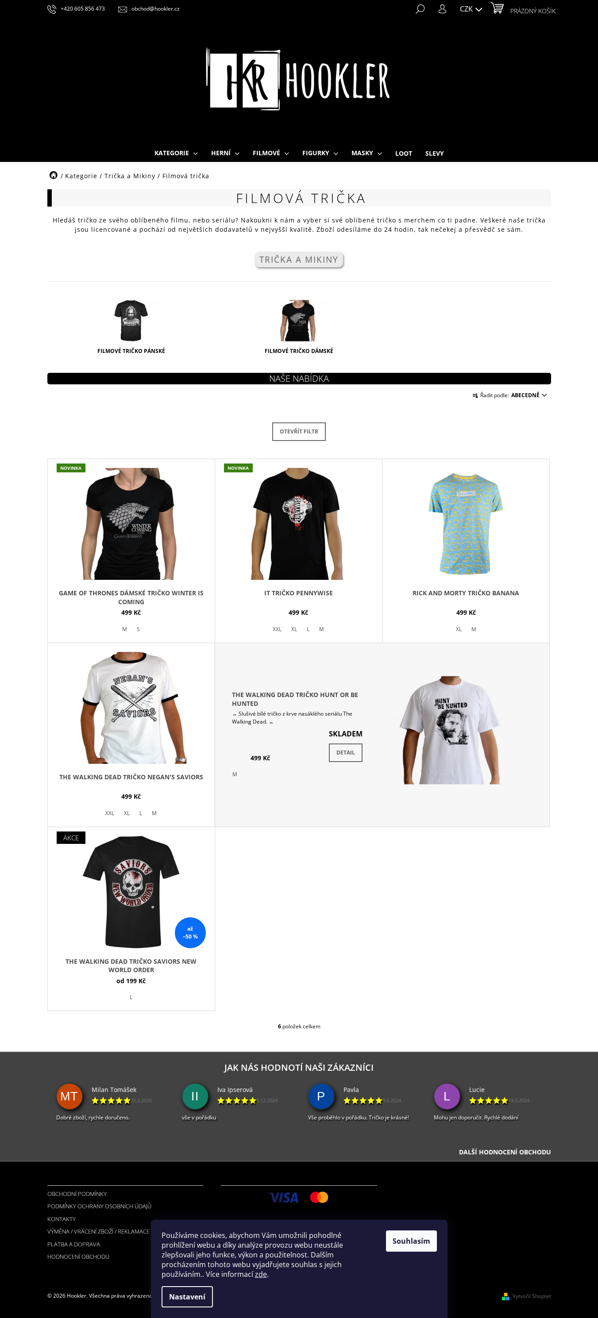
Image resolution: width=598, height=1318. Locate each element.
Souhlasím (411, 1241)
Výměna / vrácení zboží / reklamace (98, 1231)
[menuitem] (176, 153)
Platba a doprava (73, 1244)
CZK (467, 9)
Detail (345, 752)
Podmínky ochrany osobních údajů (99, 1206)
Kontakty (61, 1219)
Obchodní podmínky (77, 1194)
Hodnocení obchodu (78, 1257)
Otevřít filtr (299, 431)
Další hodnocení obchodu (505, 1152)
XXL (277, 629)
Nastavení (187, 1297)
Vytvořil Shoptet (532, 1296)
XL (294, 629)
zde (261, 1274)
